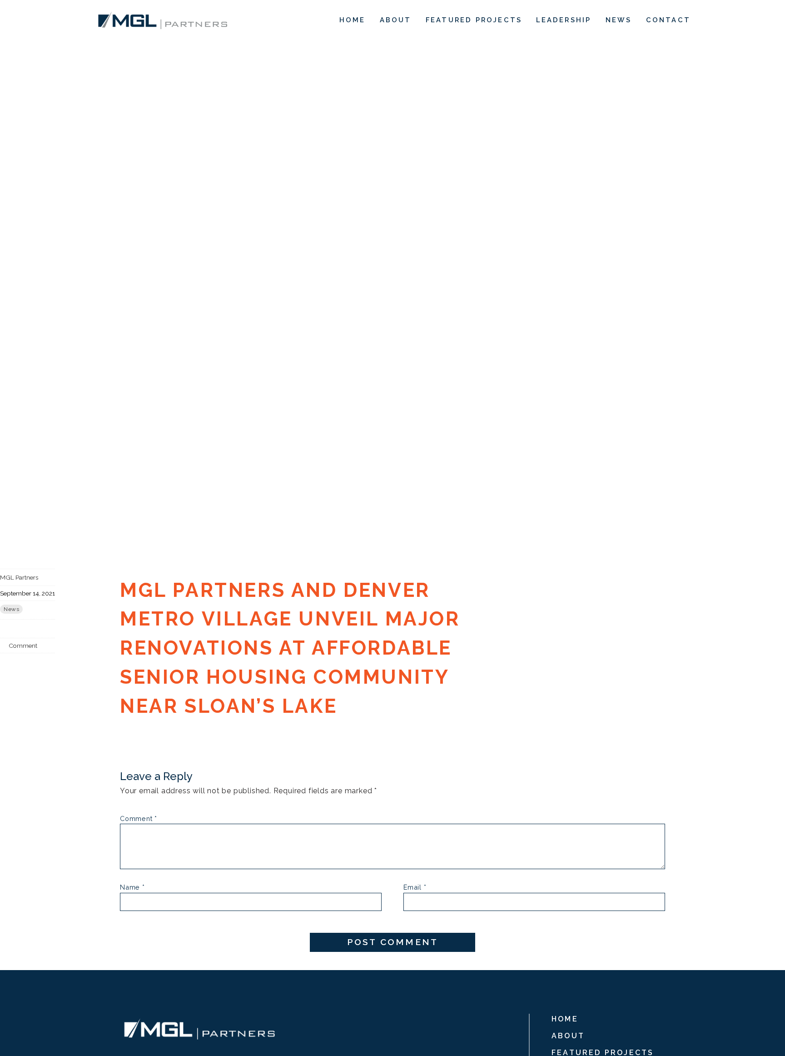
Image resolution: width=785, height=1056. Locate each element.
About (396, 20)
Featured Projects (474, 20)
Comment (22, 645)
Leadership (563, 20)
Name (132, 887)
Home (352, 20)
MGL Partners (19, 577)
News (619, 20)
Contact (668, 20)
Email (415, 887)
